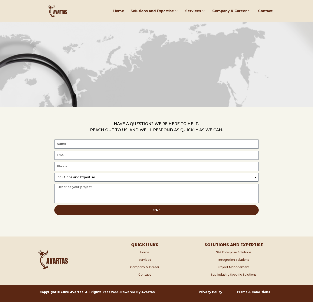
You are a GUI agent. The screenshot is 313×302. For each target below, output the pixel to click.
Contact (265, 11)
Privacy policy (210, 292)
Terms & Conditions (253, 292)
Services (193, 11)
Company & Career (229, 11)
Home (118, 11)
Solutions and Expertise (152, 11)
